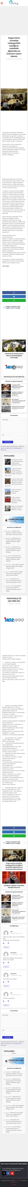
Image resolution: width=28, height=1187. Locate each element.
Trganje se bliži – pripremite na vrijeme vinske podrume (17, 386)
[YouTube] (12, 1173)
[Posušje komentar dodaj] (14, 520)
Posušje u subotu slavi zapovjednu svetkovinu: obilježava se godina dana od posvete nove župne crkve (14, 482)
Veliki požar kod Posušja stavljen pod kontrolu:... (18, 407)
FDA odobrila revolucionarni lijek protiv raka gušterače (19, 401)
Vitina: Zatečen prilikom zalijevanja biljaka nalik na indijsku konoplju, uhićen (15, 566)
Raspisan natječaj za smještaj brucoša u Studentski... (17, 393)
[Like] (3, 943)
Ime (3, 435)
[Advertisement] (14, 21)
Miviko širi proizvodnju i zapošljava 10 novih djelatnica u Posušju (17, 507)
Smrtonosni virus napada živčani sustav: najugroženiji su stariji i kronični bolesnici (14, 573)
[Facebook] (8, 1173)
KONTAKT (14, 1184)
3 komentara (14, 409)
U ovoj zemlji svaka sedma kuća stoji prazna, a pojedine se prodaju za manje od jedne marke (13, 472)
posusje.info (18, 1180)
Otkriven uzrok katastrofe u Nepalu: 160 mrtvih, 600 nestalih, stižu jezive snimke (14, 532)
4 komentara (18, 603)
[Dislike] (8, 943)
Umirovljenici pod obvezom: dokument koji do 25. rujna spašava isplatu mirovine (14, 580)
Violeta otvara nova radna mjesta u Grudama (16, 491)
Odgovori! (6, 947)
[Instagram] (4, 1173)
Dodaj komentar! (18, 59)
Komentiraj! (5, 419)
